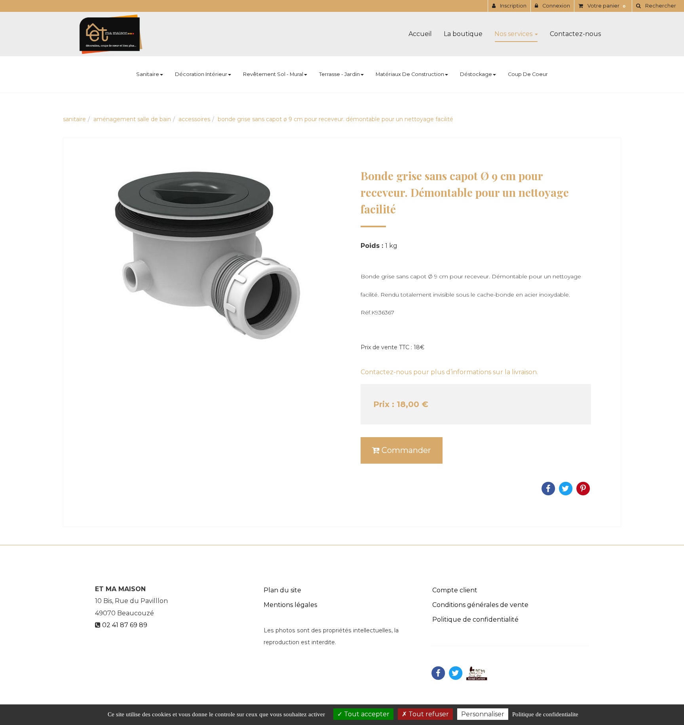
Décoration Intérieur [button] (201, 74)
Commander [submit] (405, 450)
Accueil (420, 34)
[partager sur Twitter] (456, 673)
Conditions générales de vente (480, 605)
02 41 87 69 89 (124, 625)
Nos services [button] (514, 34)
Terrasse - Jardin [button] (339, 74)
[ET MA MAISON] (110, 34)
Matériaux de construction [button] (410, 74)
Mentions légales (290, 605)
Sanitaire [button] (147, 74)
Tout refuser (428, 714)
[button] (656, 6)
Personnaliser (482, 714)
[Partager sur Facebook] (438, 673)
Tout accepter (366, 714)
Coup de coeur (528, 74)
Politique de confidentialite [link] (545, 714)
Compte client (454, 590)
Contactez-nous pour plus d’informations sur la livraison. (449, 372)
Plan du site (282, 590)
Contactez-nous (575, 34)
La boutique (463, 34)
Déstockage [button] (476, 74)
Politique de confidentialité (475, 619)
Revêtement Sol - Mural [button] (273, 74)
